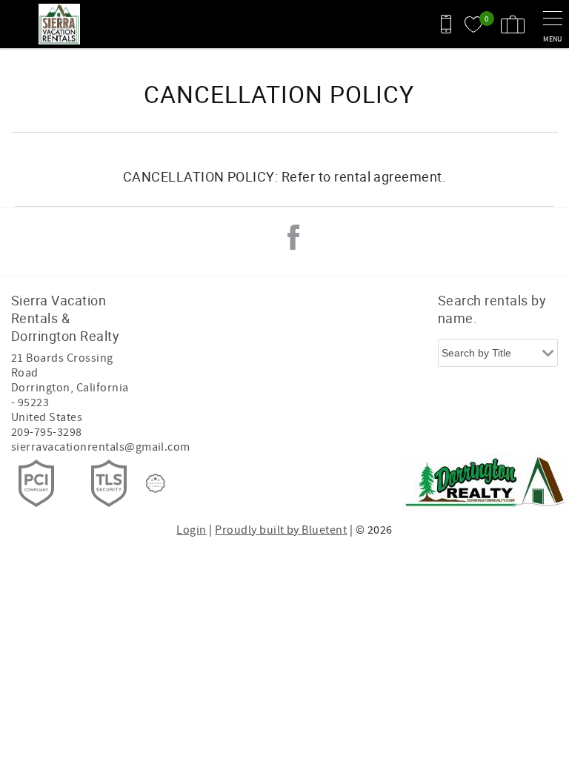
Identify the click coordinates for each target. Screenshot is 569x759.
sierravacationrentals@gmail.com (100, 447)
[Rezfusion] (155, 483)
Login (191, 530)
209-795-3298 (46, 432)
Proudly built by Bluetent (281, 530)
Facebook (293, 237)
